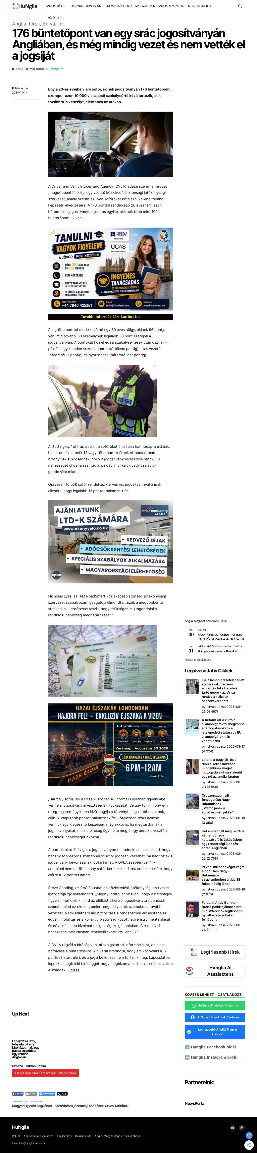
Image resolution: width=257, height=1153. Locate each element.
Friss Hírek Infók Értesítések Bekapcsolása (45, 1073)
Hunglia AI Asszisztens (220, 971)
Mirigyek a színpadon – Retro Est (217, 651)
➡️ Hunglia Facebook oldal (210, 1047)
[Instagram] (242, 1128)
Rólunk (16, 1136)
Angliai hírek (26, 24)
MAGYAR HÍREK (145, 5)
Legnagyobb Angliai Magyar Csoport (217, 1032)
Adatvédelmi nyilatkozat (38, 1136)
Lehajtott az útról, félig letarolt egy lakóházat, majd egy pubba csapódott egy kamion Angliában (25, 1049)
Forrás (73, 970)
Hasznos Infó (83, 1136)
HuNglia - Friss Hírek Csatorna (218, 1017)
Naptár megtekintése (198, 659)
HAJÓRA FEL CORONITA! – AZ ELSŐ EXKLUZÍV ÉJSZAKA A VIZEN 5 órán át (221, 637)
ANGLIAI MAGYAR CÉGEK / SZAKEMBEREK (184, 5)
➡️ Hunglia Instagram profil (211, 1057)
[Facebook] (233, 1128)
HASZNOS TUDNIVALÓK (86, 5)
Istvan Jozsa (36, 1066)
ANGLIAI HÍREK (55, 5)
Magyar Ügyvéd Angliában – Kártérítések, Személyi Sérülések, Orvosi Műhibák (70, 1106)
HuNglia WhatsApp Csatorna (218, 1005)
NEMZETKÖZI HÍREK (119, 5)
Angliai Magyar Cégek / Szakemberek (118, 1136)
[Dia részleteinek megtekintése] (110, 269)
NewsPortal (195, 1103)
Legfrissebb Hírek (220, 952)
